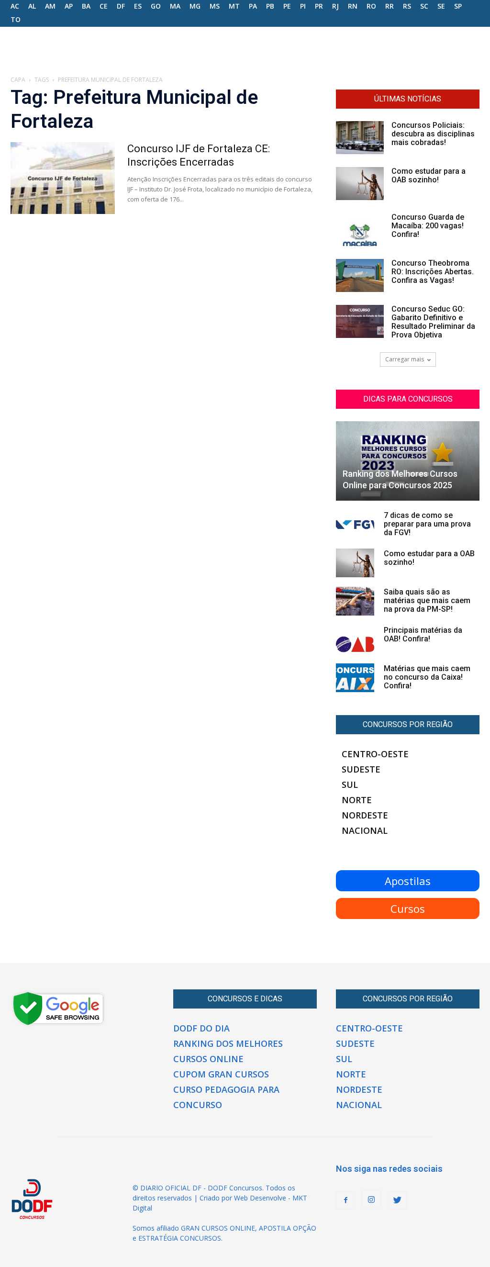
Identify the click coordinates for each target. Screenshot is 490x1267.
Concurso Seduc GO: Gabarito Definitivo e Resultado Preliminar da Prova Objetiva (433, 321)
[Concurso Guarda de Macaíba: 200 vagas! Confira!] (360, 229)
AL (32, 6)
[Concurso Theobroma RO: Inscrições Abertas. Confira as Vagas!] (360, 275)
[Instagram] (371, 1200)
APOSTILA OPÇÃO (287, 1228)
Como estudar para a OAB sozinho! (428, 175)
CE (104, 6)
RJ (335, 6)
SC (424, 6)
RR (389, 6)
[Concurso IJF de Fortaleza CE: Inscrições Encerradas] (63, 178)
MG (194, 6)
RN (352, 6)
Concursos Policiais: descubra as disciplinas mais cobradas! (433, 134)
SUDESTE (361, 769)
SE (441, 6)
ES (138, 6)
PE (287, 6)
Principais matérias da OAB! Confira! (423, 634)
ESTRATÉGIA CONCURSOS (179, 1238)
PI (303, 6)
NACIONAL (365, 830)
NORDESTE (365, 815)
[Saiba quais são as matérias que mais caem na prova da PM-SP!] (355, 601)
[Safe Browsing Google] (58, 1024)
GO (156, 6)
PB (270, 6)
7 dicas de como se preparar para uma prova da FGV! (427, 524)
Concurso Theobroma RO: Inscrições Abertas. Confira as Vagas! (432, 271)
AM (50, 6)
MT (234, 6)
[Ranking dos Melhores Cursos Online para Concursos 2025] (407, 461)
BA (86, 6)
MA (175, 6)
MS (215, 6)
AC (15, 6)
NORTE (357, 800)
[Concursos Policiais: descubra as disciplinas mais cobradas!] (360, 137)
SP (458, 6)
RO (371, 6)
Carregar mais (404, 359)
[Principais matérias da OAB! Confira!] (355, 639)
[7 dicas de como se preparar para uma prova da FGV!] (355, 524)
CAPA (18, 80)
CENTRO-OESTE (375, 754)
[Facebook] (345, 1200)
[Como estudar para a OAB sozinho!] (360, 183)
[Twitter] (397, 1200)
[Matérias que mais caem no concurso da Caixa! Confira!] (355, 677)
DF (121, 6)
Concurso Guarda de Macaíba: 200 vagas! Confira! (427, 226)
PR (319, 6)
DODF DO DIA (201, 1028)
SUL (350, 784)
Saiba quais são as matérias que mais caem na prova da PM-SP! (427, 600)
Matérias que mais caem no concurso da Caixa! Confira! (427, 677)
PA (253, 6)
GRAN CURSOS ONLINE (218, 1228)
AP (69, 6)
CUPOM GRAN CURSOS (221, 1074)
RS (407, 6)
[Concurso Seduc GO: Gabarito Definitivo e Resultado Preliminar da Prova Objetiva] (360, 321)
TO (16, 19)
